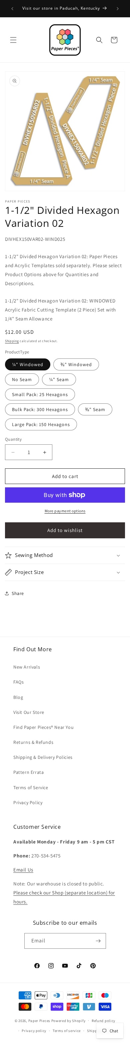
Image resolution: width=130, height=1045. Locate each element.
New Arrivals (26, 667)
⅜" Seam (95, 409)
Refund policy (103, 1020)
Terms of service (67, 1030)
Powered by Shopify (68, 1020)
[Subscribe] (98, 941)
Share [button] (18, 593)
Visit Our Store (28, 712)
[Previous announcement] (12, 8)
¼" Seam (59, 379)
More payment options (65, 510)
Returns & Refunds (33, 742)
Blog (18, 697)
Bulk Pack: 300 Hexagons (40, 409)
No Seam (22, 379)
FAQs (18, 682)
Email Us (23, 869)
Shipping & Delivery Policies (43, 757)
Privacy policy (34, 1030)
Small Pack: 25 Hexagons (40, 394)
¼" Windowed (27, 364)
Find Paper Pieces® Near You (43, 727)
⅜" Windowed (76, 364)
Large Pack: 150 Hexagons (41, 424)
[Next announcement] (117, 8)
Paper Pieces (39, 1020)
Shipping (12, 341)
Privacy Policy (27, 802)
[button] (13, 40)
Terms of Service (30, 787)
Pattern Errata (28, 772)
